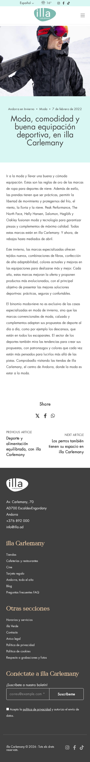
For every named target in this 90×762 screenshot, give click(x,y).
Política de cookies (18, 651)
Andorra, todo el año (19, 579)
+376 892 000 (17, 521)
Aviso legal (13, 638)
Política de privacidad (20, 645)
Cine (9, 567)
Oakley (11, 220)
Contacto (12, 632)
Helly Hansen (33, 214)
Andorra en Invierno (21, 109)
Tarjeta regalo (15, 573)
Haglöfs (65, 214)
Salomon (51, 214)
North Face (14, 214)
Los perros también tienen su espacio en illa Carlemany (66, 446)
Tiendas (11, 554)
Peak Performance (57, 207)
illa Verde (12, 626)
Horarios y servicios (19, 619)
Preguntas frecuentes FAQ (22, 592)
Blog (9, 586)
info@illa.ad (14, 527)
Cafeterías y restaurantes (22, 560)
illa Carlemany (48, 232)
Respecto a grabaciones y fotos (26, 657)
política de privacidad (37, 709)
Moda (43, 109)
